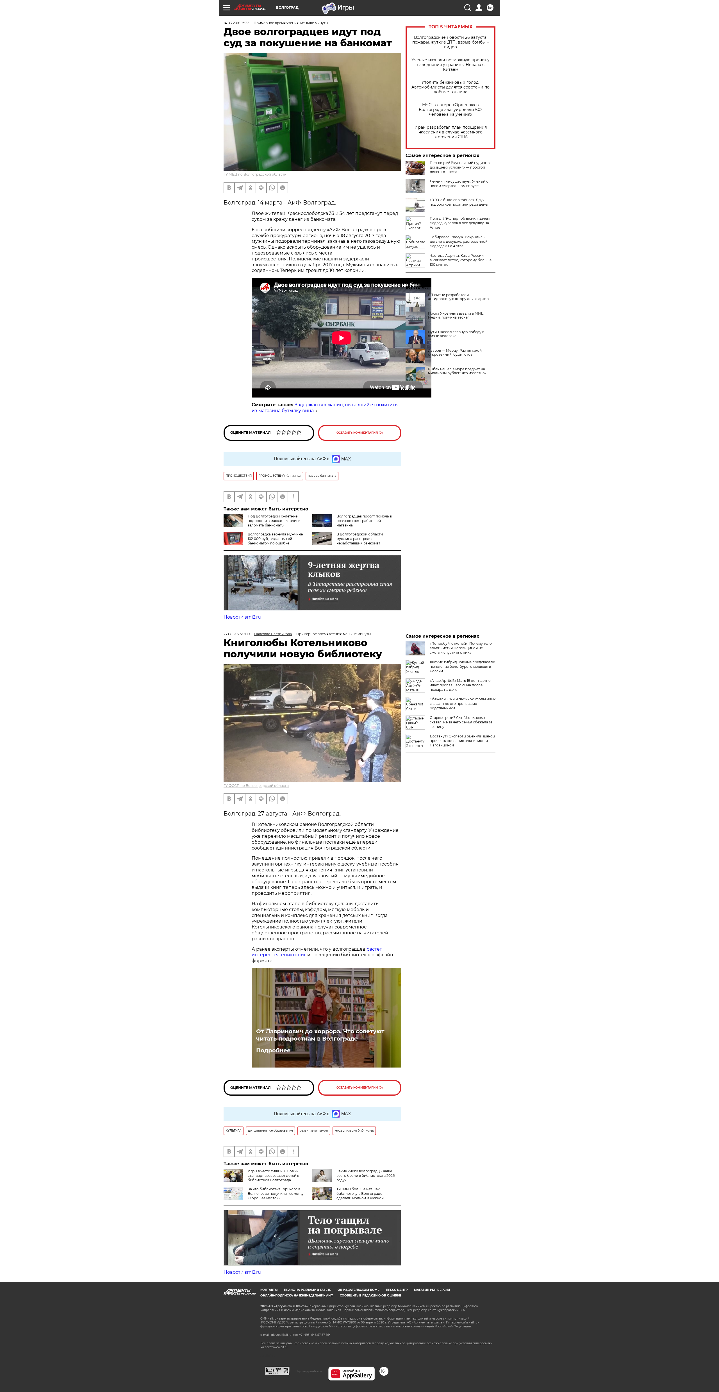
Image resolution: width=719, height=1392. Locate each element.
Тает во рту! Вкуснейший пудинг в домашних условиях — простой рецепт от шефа (460, 167)
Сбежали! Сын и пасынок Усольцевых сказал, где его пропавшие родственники (462, 703)
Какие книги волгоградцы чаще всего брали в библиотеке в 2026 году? (365, 1175)
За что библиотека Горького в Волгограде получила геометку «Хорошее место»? (276, 1193)
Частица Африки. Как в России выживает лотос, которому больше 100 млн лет (461, 260)
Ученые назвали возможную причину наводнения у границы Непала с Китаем (450, 65)
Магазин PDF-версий (432, 1290)
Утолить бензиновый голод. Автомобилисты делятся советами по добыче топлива (450, 87)
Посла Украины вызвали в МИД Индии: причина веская (456, 315)
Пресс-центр (397, 1290)
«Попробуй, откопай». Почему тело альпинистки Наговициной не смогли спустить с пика (461, 648)
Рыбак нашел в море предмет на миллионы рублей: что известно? (457, 371)
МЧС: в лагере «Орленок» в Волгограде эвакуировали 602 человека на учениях (451, 110)
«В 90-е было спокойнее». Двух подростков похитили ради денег (459, 202)
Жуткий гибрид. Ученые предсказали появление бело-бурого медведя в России (462, 666)
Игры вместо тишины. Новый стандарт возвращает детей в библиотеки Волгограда (273, 1175)
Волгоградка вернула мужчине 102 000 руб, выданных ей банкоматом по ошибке (275, 538)
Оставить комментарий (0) (359, 433)
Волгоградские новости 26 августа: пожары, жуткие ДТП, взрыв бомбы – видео (450, 42)
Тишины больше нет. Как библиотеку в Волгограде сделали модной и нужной (360, 1193)
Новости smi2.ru (242, 617)
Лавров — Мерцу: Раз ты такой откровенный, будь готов (455, 352)
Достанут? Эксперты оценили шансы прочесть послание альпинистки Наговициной (462, 740)
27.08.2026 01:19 (237, 634)
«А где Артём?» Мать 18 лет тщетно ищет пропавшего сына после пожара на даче (460, 685)
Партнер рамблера (308, 1371)
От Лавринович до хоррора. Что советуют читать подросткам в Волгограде (320, 1035)
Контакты (268, 1290)
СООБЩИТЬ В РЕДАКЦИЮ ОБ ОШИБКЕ (370, 1295)
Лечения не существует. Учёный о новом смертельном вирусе (459, 183)
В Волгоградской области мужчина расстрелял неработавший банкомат (359, 538)
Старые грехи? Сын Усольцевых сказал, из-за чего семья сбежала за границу (461, 722)
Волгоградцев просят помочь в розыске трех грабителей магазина (364, 520)
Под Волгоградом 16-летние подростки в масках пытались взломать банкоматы (274, 520)
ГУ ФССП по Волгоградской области (256, 786)
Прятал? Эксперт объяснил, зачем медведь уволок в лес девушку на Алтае (460, 223)
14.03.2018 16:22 (236, 23)
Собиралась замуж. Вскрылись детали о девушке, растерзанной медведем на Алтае (459, 241)
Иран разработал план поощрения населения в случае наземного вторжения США (451, 132)
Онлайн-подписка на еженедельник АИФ (296, 1295)
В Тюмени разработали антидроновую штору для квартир (458, 297)
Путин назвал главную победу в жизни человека (456, 334)
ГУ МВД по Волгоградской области (255, 174)
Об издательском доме (358, 1290)
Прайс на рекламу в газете (307, 1290)
